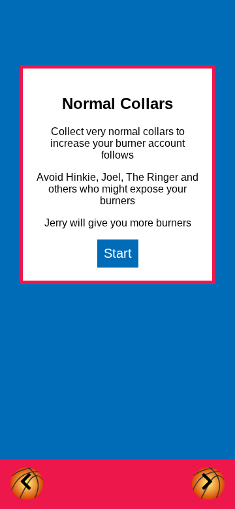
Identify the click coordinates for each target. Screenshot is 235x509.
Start (118, 253)
